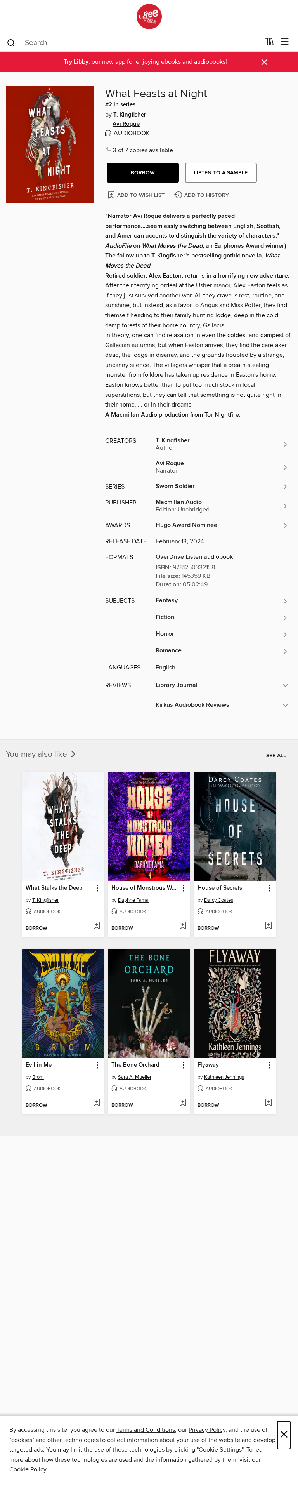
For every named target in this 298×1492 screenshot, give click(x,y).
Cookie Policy (27, 1469)
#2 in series (120, 104)
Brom (38, 1077)
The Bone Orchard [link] (135, 1065)
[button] (143, 173)
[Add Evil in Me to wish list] (96, 1103)
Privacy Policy (207, 1430)
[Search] (11, 42)
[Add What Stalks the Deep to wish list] (96, 926)
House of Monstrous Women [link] (145, 888)
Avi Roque (126, 124)
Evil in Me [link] (39, 1065)
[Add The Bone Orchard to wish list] (182, 1103)
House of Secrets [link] (220, 888)
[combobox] (133, 42)
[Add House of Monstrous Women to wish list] (182, 926)
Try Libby (76, 62)
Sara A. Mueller (134, 1077)
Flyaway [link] (208, 1065)
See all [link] (276, 755)
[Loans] (269, 43)
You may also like (37, 754)
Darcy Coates (218, 900)
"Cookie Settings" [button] (220, 1450)
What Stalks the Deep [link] (54, 888)
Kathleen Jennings (224, 1077)
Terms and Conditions (145, 1430)
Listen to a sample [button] (221, 172)
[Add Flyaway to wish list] (268, 1103)
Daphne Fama (133, 900)
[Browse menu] (285, 42)
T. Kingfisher (129, 114)
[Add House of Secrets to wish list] (268, 926)
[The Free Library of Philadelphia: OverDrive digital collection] (149, 16)
